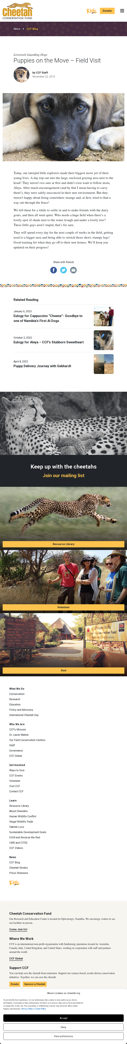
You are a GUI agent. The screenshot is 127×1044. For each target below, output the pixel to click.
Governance (16, 750)
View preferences (63, 1036)
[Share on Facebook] (53, 270)
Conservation (16, 694)
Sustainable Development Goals (27, 832)
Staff (12, 745)
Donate (107, 10)
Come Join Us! (18, 929)
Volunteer (63, 607)
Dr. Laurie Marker (19, 734)
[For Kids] (92, 11)
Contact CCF (16, 791)
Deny (63, 1027)
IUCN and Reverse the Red (24, 837)
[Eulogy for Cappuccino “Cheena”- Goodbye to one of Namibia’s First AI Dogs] (104, 316)
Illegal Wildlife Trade (21, 821)
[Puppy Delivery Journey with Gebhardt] (104, 364)
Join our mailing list (63, 475)
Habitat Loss (16, 826)
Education (15, 704)
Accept (63, 1018)
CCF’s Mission (17, 729)
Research (14, 699)
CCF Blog (32, 28)
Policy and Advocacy (21, 709)
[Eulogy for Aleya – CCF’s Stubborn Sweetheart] (104, 340)
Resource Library (63, 544)
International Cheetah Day (24, 715)
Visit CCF (14, 786)
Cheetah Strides (18, 867)
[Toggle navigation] (122, 11)
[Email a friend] (73, 270)
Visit (63, 670)
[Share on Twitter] (63, 270)
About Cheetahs (18, 811)
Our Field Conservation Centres (27, 740)
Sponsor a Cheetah (34, 984)
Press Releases (18, 873)
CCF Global (15, 755)
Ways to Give (16, 770)
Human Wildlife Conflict (22, 816)
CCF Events (16, 775)
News (17, 28)
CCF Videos (16, 848)
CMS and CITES (18, 842)
